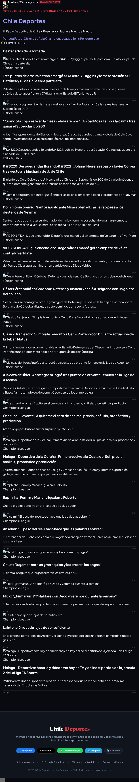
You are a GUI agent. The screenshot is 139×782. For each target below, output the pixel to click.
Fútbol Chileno (24, 38)
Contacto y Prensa (112, 762)
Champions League (58, 38)
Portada (8, 38)
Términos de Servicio (83, 762)
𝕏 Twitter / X (46, 750)
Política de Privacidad (53, 762)
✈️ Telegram (93, 750)
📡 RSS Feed (113, 750)
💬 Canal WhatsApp (70, 750)
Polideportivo (89, 38)
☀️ (5, 7)
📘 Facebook (26, 750)
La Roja (40, 38)
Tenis (76, 38)
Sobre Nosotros (25, 762)
